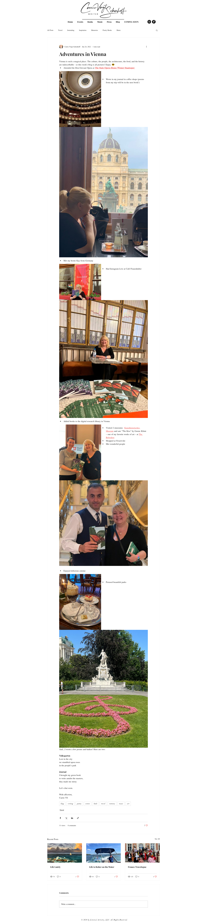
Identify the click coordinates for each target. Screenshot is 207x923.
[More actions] (146, 46)
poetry (79, 804)
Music (119, 30)
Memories (94, 30)
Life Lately (55, 867)
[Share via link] (78, 818)
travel (103, 804)
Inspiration (82, 30)
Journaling (70, 30)
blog (62, 804)
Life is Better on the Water (101, 867)
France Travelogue (137, 867)
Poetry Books (107, 30)
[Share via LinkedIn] (72, 818)
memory (112, 804)
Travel (60, 30)
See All (157, 839)
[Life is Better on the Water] (103, 853)
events (88, 804)
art (128, 804)
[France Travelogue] (142, 853)
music (121, 804)
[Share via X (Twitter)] (66, 818)
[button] (157, 30)
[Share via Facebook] (60, 818)
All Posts (50, 30)
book (95, 804)
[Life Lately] (64, 853)
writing (70, 804)
